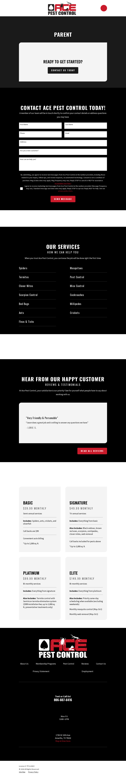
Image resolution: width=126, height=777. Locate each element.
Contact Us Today (63, 70)
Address (23, 142)
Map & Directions (63, 741)
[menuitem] (22, 772)
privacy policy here (65, 191)
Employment (87, 671)
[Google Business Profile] (20, 753)
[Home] (62, 8)
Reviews (85, 663)
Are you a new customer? (29, 151)
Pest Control (68, 663)
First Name (24, 124)
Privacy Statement (41, 671)
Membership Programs (46, 663)
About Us (24, 663)
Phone (22, 133)
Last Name (69, 124)
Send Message (63, 199)
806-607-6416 (63, 699)
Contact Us (101, 663)
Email (67, 133)
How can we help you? (28, 159)
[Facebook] (28, 753)
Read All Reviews (92, 450)
